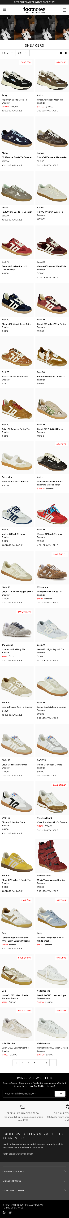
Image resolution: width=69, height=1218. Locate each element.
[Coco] (62, 831)
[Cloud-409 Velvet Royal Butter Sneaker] (17, 300)
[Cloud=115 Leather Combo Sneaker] (17, 798)
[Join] (63, 1153)
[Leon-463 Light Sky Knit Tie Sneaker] (52, 625)
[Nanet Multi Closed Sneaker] (17, 457)
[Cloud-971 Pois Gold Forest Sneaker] (52, 405)
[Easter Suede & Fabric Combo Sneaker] (52, 683)
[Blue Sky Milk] (32, 892)
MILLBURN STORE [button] (12, 1181)
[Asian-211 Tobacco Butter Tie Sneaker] (17, 405)
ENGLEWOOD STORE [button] (14, 1190)
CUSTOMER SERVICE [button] (14, 1171)
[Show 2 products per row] (66, 53)
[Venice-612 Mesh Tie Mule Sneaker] (52, 510)
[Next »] (53, 1062)
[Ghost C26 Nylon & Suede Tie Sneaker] (17, 856)
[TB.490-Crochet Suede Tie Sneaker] (52, 188)
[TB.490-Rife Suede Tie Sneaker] (17, 133)
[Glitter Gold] (62, 719)
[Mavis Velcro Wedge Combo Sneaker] (52, 856)
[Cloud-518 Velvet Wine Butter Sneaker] (52, 300)
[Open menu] (7, 10)
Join (60, 1093)
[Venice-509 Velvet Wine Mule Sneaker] (52, 242)
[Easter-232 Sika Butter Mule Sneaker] (17, 352)
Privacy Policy (34, 1205)
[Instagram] (10, 1212)
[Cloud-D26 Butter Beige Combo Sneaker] (17, 567)
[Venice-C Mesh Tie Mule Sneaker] (17, 510)
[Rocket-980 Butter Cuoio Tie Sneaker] (52, 352)
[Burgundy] (62, 892)
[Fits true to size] (27, 603)
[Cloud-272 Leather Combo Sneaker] (17, 740)
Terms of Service (13, 1208)
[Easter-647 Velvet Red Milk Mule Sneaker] (17, 242)
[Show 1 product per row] (61, 53)
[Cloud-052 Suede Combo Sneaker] (52, 740)
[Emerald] (27, 892)
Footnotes (11, 1205)
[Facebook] (4, 1212)
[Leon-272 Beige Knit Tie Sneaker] (17, 683)
